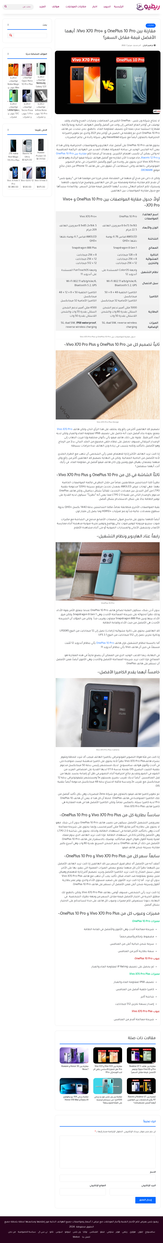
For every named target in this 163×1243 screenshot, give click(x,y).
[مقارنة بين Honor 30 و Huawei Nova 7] (74, 1055)
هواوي (133, 1232)
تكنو (51, 1232)
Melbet (76, 1237)
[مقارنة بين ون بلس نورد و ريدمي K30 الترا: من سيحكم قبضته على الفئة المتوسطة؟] (107, 1086)
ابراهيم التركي (148, 46)
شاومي (110, 1232)
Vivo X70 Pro (64, 429)
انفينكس (93, 1232)
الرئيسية (118, 7)
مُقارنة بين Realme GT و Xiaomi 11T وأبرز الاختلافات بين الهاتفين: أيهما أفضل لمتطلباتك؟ (141, 1100)
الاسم (153, 1172)
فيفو (102, 1232)
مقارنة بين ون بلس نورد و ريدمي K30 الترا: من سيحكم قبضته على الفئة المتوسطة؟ (108, 1100)
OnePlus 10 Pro (105, 643)
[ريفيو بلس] (148, 7)
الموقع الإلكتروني (98, 1186)
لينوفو (68, 1232)
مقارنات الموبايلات (76, 7)
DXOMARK (147, 170)
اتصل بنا (86, 1237)
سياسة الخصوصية (27, 1232)
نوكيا (85, 1232)
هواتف (55, 7)
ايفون (140, 1232)
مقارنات (150, 25)
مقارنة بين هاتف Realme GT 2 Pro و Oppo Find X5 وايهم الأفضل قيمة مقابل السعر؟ (142, 1069)
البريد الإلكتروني (148, 1186)
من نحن (12, 1232)
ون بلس (77, 1232)
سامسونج (150, 1232)
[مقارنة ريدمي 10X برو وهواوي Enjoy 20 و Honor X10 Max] (74, 1086)
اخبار (94, 7)
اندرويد (106, 7)
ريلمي (125, 1232)
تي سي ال (42, 1232)
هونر (118, 1232)
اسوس (59, 1232)
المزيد (42, 7)
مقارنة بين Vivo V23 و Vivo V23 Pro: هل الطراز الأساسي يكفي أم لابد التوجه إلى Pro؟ (107, 1069)
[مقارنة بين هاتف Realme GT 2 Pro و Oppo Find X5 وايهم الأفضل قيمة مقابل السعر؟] (141, 1055)
